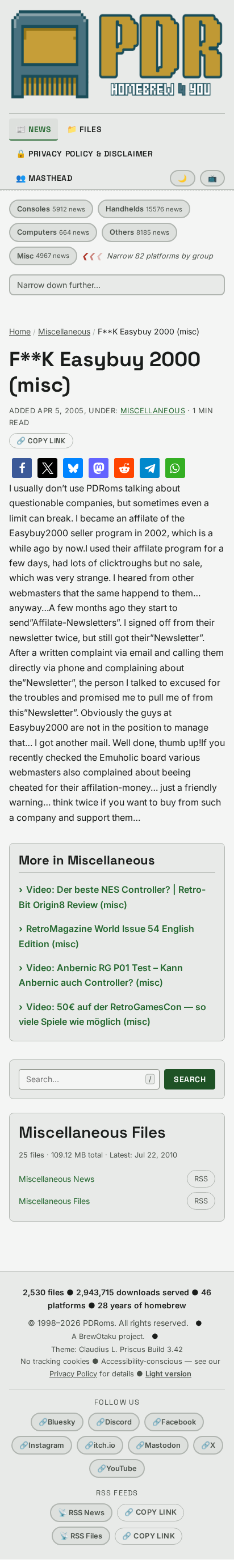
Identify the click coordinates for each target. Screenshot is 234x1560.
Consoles (51, 209)
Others (139, 232)
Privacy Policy (73, 1374)
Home (20, 331)
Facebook (174, 1422)
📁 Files (84, 129)
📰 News (33, 129)
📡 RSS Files (81, 1536)
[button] (22, 468)
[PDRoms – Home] (117, 54)
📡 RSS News (81, 1512)
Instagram (41, 1445)
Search (190, 1079)
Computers (53, 232)
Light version (168, 1374)
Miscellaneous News (56, 1179)
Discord (114, 1422)
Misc (43, 256)
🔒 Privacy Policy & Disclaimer (84, 154)
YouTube (117, 1468)
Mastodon (158, 1445)
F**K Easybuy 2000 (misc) (104, 372)
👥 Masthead (44, 178)
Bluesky (57, 1422)
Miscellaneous (64, 331)
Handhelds (144, 209)
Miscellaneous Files (54, 1201)
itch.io (100, 1445)
